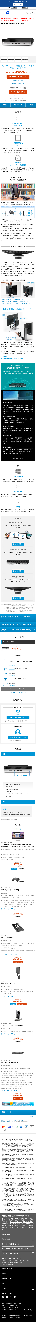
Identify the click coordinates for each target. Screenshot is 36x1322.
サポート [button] (4, 1283)
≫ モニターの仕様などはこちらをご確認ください (15, 302)
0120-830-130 (25, 8)
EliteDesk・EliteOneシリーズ (7, 1121)
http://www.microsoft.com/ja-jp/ (8, 1206)
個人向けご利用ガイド (16, 1222)
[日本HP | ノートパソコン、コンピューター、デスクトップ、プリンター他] (7, 12)
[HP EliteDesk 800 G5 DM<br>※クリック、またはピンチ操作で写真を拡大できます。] (18, 54)
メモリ (4, 673)
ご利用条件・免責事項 (7, 1310)
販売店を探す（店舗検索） (18, 737)
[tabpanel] (18, 667)
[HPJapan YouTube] (14, 1297)
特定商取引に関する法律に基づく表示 (12, 1262)
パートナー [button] (5, 1288)
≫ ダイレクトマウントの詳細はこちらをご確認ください (16, 303)
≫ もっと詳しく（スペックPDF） (18, 692)
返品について (16, 1258)
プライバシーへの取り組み (9, 1306)
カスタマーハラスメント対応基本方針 (12, 1308)
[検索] (33, 12)
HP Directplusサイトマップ (24, 1260)
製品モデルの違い (17, 1227)
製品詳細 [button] (14, 869)
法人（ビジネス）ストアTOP (7, 1120)
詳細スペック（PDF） (18, 80)
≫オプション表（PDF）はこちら (10, 909)
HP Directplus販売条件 (7, 1264)
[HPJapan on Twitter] (10, 1297)
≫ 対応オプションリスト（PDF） (18, 83)
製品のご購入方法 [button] (6, 1278)
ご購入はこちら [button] (18, 962)
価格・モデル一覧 (18, 105)
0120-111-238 (14, 8)
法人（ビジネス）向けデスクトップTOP (22, 1120)
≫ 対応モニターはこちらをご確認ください (13, 300)
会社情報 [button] (4, 1273)
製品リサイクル (18, 1304)
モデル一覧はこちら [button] (18, 92)
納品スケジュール (6, 1258)
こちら (17, 20)
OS (3, 660)
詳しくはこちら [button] (18, 4)
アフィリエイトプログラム (9, 1260)
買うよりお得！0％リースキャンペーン (18, 652)
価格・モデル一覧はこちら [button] (18, 77)
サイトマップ (18, 1310)
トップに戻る (31, 1116)
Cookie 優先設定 (28, 1310)
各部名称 (31, 105)
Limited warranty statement (9, 1312)
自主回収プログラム (7, 1304)
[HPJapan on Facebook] (7, 1297)
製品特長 (5, 105)
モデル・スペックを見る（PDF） (18, 718)
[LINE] (3, 1297)
